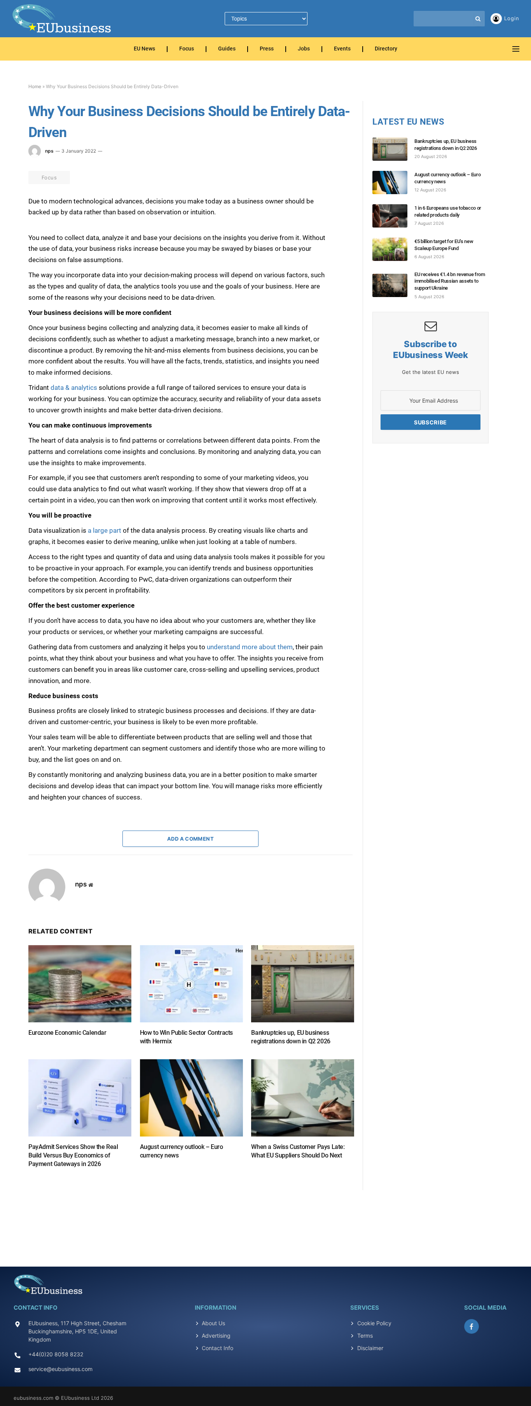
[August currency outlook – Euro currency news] (191, 1098)
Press (267, 49)
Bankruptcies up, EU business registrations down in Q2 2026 (290, 1037)
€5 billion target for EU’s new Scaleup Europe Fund (443, 244)
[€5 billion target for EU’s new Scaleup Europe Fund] (393, 249)
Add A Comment (190, 839)
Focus (186, 49)
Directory (386, 49)
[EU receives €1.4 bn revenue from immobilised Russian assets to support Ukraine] (393, 285)
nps (49, 151)
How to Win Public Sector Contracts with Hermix (186, 1037)
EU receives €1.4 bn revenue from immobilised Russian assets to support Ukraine (449, 281)
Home (34, 86)
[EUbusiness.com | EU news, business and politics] (62, 18)
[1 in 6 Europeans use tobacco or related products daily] (393, 216)
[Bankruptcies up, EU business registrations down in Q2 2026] (302, 983)
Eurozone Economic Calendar (67, 1032)
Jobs (304, 49)
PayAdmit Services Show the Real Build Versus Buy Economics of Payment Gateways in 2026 (73, 1155)
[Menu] (515, 49)
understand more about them (250, 647)
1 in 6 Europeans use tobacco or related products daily (447, 211)
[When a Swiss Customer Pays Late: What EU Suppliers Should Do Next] (302, 1098)
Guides (227, 49)
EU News (144, 49)
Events (342, 49)
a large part (104, 530)
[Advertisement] (265, 1223)
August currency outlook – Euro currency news (181, 1151)
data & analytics (74, 387)
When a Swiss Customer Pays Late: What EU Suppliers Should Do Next (297, 1151)
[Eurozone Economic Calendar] (79, 983)
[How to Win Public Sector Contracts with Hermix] (191, 983)
